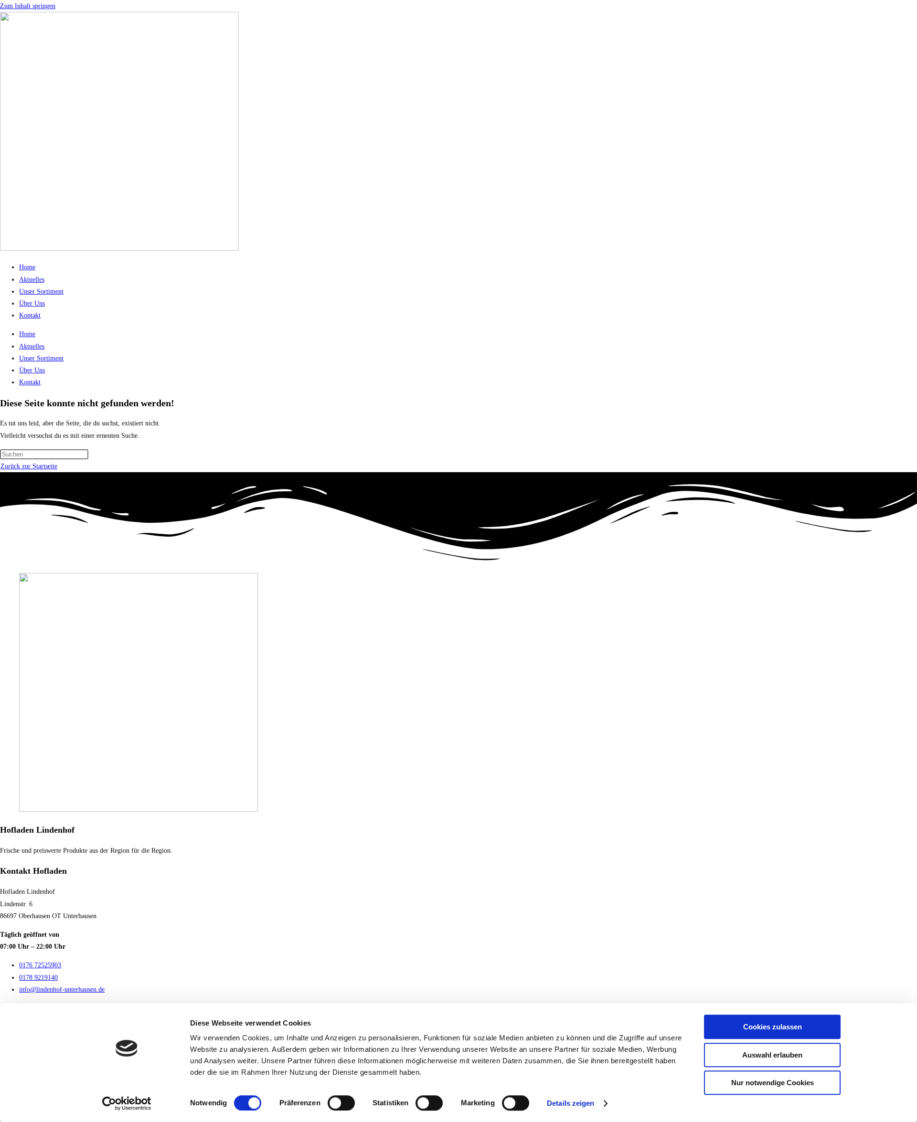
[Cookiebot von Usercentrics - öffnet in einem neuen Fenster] (127, 1103)
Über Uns (32, 303)
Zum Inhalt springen (27, 6)
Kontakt (30, 315)
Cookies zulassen (772, 1027)
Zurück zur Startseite (28, 466)
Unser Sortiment (41, 291)
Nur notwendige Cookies (772, 1083)
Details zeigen (570, 1103)
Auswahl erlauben (772, 1055)
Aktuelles (31, 279)
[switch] (341, 1103)
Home (27, 267)
